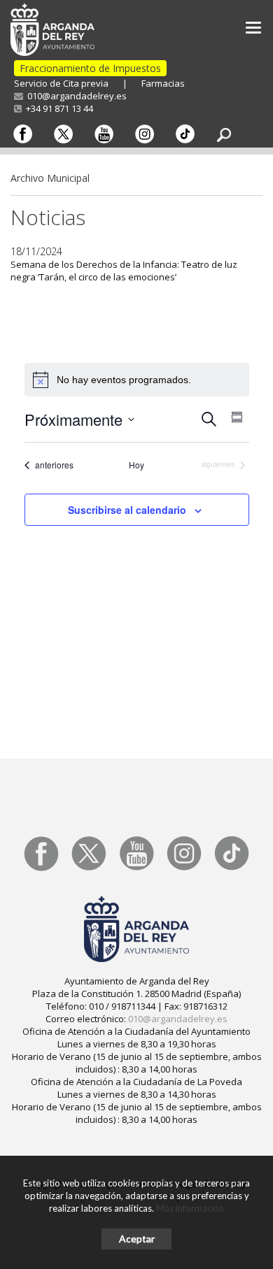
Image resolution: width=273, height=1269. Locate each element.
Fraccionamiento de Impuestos (90, 68)
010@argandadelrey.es (75, 95)
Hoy (136, 465)
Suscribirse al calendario (127, 510)
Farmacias (163, 83)
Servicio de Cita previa (61, 83)
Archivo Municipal (50, 178)
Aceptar (137, 1239)
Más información (190, 1208)
